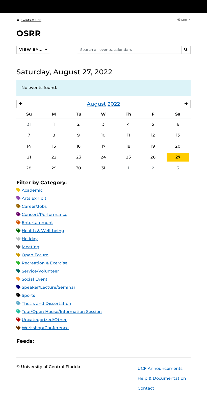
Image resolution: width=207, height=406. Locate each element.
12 (153, 135)
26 (153, 157)
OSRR (28, 33)
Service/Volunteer (40, 271)
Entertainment (37, 222)
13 (178, 135)
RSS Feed (57, 341)
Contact (146, 388)
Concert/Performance (44, 214)
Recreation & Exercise (44, 263)
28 (29, 168)
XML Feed (66, 341)
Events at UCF (31, 20)
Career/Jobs (34, 206)
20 (177, 146)
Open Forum (35, 255)
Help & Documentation (162, 378)
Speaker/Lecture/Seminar (48, 287)
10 (103, 135)
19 (153, 146)
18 (128, 146)
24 (103, 157)
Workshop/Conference (45, 327)
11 (128, 135)
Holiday (30, 238)
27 (177, 157)
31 (29, 124)
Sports (28, 295)
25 (128, 157)
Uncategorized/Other (44, 319)
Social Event (34, 279)
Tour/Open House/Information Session (62, 311)
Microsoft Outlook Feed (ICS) (49, 341)
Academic (32, 190)
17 (103, 146)
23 (78, 157)
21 (29, 157)
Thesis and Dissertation (46, 303)
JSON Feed (74, 341)
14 (29, 146)
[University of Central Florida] (50, 6)
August (96, 104)
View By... (31, 49)
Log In (186, 19)
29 (54, 168)
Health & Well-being (43, 230)
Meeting (30, 246)
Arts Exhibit (34, 198)
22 (54, 157)
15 (54, 146)
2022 (114, 104)
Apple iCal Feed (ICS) (40, 341)
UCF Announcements (160, 368)
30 (78, 168)
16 (78, 146)
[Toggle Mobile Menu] (189, 6)
